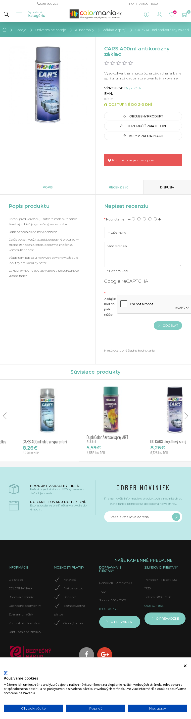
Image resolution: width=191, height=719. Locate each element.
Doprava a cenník (21, 597)
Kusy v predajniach (146, 136)
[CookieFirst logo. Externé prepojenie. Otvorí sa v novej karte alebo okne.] (5, 673)
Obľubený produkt (146, 116)
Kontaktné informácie (24, 623)
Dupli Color (134, 88)
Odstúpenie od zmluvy (25, 632)
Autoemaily (84, 30)
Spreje (20, 30)
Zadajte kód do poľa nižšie (110, 306)
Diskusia (167, 187)
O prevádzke (122, 622)
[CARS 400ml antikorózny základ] (48, 85)
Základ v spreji (114, 30)
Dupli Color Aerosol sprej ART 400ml (97, 439)
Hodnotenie (115, 219)
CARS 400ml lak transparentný (34, 442)
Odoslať (170, 325)
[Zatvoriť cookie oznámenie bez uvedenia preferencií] (185, 666)
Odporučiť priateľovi (146, 126)
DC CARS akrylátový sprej (158, 441)
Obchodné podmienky (25, 606)
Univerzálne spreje (50, 30)
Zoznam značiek (21, 614)
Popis (47, 187)
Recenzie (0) (119, 187)
